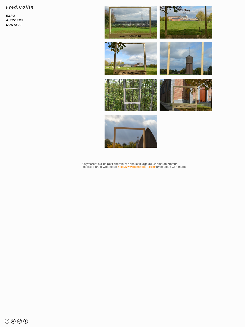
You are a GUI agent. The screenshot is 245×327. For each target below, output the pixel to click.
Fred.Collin (20, 7)
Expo (10, 15)
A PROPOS (14, 20)
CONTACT (14, 25)
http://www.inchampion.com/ (137, 166)
